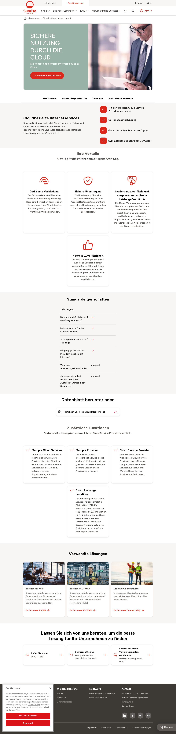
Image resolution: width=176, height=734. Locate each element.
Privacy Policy (14, 710)
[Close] (50, 688)
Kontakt (138, 3)
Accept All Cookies (28, 716)
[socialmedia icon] (124, 716)
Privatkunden (50, 3)
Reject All (28, 723)
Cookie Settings (34, 705)
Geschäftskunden (75, 3)
